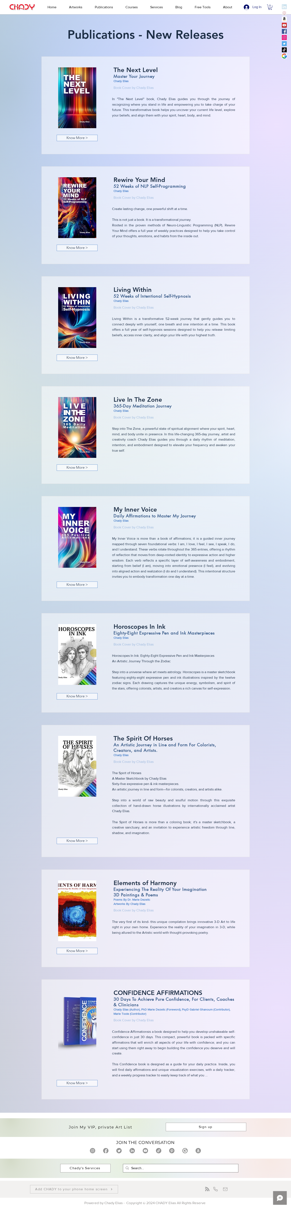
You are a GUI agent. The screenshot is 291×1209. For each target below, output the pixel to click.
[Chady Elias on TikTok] (158, 1150)
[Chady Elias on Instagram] (92, 1150)
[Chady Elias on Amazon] (198, 1150)
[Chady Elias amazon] (284, 19)
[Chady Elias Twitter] (284, 43)
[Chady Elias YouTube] (284, 25)
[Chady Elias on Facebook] (105, 1150)
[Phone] (215, 1189)
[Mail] (225, 1189)
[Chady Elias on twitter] (119, 1150)
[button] (75, 7)
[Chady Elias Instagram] (284, 37)
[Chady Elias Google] (284, 56)
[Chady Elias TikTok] (284, 49)
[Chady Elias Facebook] (284, 31)
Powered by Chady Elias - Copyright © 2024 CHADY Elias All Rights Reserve (145, 1203)
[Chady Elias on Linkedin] (132, 1150)
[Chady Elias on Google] (185, 1150)
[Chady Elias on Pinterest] (171, 1150)
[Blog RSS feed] (207, 1189)
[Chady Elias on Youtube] (145, 1150)
